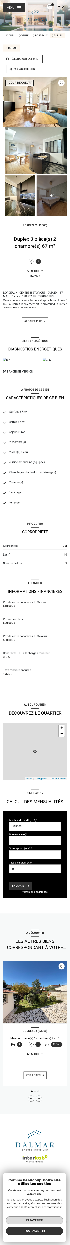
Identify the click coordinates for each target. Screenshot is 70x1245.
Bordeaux (41, 35)
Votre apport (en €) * (20, 848)
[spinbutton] (35, 868)
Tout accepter (34, 1231)
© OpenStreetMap (57, 778)
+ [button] (61, 727)
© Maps (40, 778)
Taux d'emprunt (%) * (20, 862)
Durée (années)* (18, 834)
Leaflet (29, 778)
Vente (25, 35)
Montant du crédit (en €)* (23, 820)
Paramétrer (34, 1220)
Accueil (10, 35)
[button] (39, 1099)
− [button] (61, 733)
